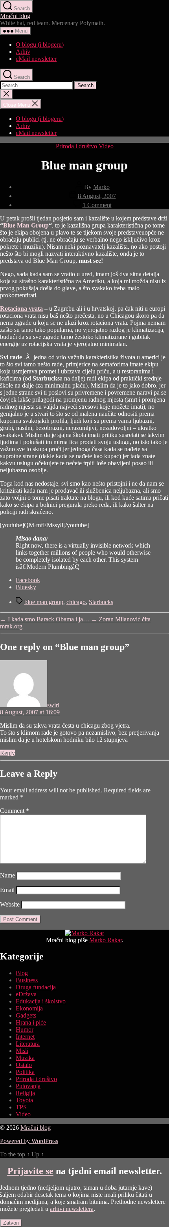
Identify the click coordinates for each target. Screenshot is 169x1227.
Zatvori (11, 1223)
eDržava (26, 994)
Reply (7, 753)
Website (10, 904)
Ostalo (24, 1064)
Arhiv (23, 51)
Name (7, 875)
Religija (25, 1093)
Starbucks (101, 602)
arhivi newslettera (72, 1208)
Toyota (24, 1100)
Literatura (28, 1043)
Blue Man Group (26, 225)
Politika (25, 1072)
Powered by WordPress (29, 1141)
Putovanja (28, 1086)
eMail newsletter (36, 58)
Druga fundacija (36, 987)
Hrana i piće (31, 1022)
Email (7, 890)
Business (27, 980)
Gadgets (26, 1015)
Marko (101, 187)
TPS (21, 1107)
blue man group (43, 602)
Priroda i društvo (76, 146)
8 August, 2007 (97, 196)
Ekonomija (29, 1008)
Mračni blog (15, 16)
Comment (14, 810)
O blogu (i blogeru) (40, 44)
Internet (25, 1036)
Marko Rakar (105, 940)
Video (106, 146)
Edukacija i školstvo (41, 1001)
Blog (22, 973)
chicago (76, 602)
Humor (24, 1029)
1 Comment (97, 205)
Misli (22, 1050)
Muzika (25, 1057)
